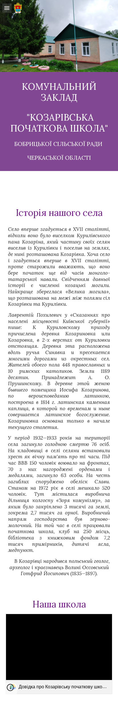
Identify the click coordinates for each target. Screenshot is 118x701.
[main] (59, 121)
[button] (7, 8)
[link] (59, 654)
